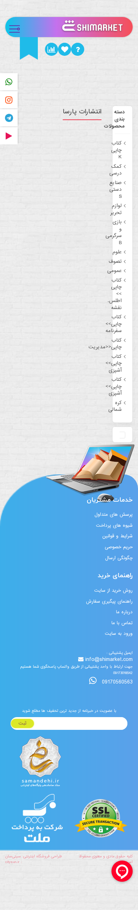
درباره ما (124, 612)
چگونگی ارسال (119, 558)
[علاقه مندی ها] (64, 49)
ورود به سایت (119, 633)
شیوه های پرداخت (114, 525)
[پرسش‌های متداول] (77, 49)
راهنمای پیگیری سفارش (109, 601)
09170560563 (116, 682)
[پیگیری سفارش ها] (51, 49)
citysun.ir (12, 862)
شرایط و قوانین (117, 536)
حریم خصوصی (119, 547)
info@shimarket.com (109, 659)
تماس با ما (122, 623)
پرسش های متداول (113, 514)
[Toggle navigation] (17, 27)
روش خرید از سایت (113, 590)
